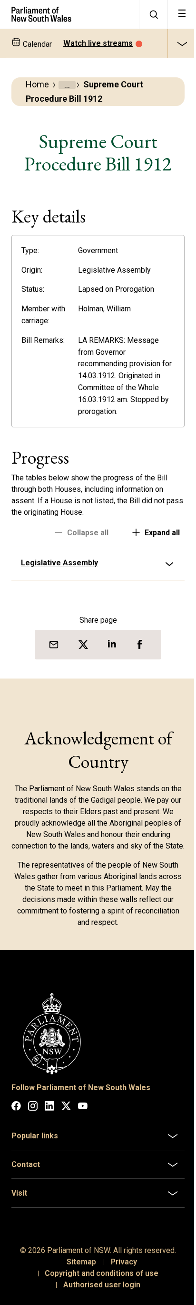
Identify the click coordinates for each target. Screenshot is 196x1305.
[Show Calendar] (181, 43)
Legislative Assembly (59, 562)
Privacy (120, 1269)
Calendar (36, 44)
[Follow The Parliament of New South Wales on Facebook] (16, 1115)
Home (37, 84)
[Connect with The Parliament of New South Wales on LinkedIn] (49, 1115)
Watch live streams (98, 43)
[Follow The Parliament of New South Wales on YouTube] (83, 1115)
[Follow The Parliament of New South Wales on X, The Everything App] (66, 1115)
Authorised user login (98, 1292)
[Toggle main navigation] (181, 14)
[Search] (153, 14)
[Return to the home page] (69, 14)
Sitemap (77, 1269)
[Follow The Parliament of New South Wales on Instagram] (33, 1115)
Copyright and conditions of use (98, 1280)
